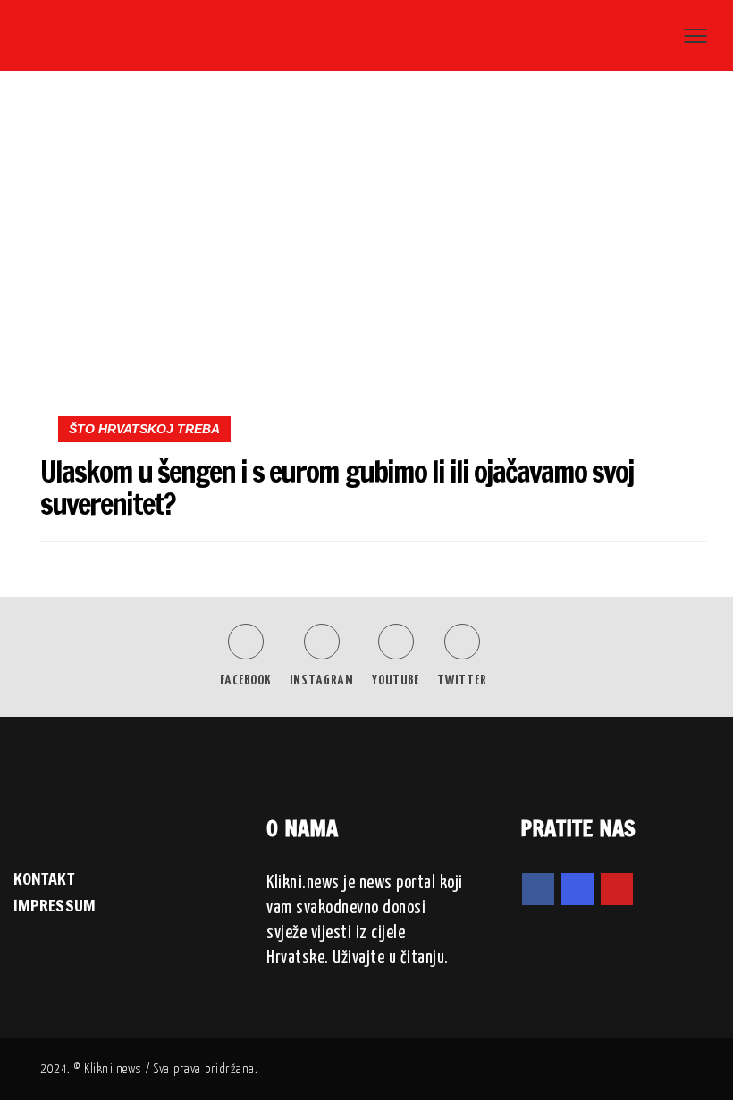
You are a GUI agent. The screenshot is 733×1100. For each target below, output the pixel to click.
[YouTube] (617, 889)
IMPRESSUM (54, 905)
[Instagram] (577, 889)
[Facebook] (538, 889)
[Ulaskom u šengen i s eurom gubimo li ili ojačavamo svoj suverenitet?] (373, 263)
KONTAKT (43, 878)
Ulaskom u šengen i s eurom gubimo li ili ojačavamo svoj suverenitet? (337, 487)
